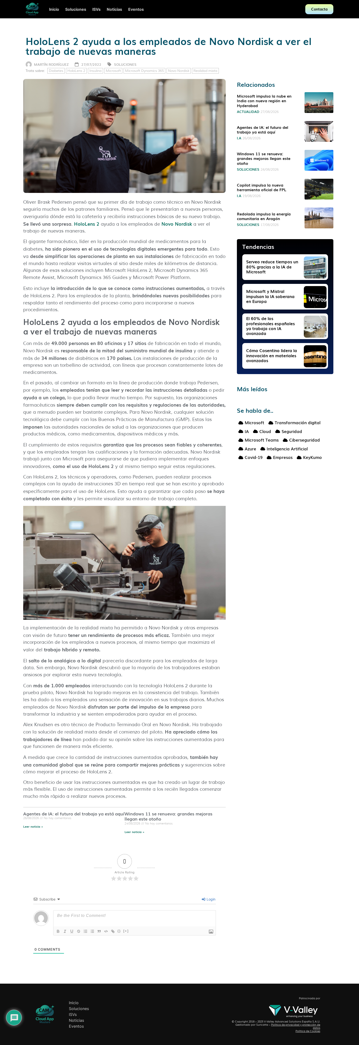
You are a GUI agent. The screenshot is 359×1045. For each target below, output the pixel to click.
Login (210, 899)
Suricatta (262, 1024)
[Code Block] (106, 931)
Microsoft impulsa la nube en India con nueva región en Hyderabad (264, 100)
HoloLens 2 (76, 71)
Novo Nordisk (178, 71)
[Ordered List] (85, 931)
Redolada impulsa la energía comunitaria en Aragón (264, 216)
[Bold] (58, 931)
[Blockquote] (99, 931)
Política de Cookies (308, 1031)
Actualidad (248, 111)
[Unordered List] (92, 931)
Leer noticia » (33, 826)
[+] (126, 931)
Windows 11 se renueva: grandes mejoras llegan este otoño (168, 816)
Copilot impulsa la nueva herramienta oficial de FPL (261, 187)
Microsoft (113, 71)
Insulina (95, 71)
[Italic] (65, 931)
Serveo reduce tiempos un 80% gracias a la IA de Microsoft (272, 266)
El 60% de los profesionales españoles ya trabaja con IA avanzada (270, 325)
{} (119, 931)
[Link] (112, 931)
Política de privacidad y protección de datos (295, 1026)
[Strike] (78, 931)
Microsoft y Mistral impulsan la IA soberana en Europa (270, 296)
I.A (239, 137)
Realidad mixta (205, 71)
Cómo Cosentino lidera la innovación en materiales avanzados (271, 355)
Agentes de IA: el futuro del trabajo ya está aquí (73, 813)
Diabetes (56, 71)
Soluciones (125, 64)
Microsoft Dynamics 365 (144, 71)
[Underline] (71, 931)
